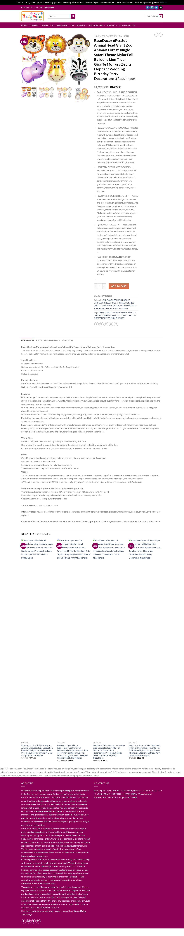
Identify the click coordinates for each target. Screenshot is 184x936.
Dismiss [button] (163, 2)
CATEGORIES (61, 25)
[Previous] (26, 59)
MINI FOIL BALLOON (111, 306)
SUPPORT (111, 25)
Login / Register (127, 25)
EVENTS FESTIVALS (113, 315)
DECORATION (100, 315)
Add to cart (118, 286)
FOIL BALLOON (123, 303)
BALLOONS (124, 36)
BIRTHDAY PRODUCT (121, 300)
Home (96, 36)
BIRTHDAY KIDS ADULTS (126, 313)
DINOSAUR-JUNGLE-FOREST (105, 303)
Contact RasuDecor (50, 931)
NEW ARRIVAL (47, 25)
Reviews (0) (67, 340)
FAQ (85, 931)
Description (27, 340)
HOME (24, 25)
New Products (125, 306)
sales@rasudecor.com (127, 797)
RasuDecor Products (71, 931)
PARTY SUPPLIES (78, 25)
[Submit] (73, 16)
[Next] (85, 59)
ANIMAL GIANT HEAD (107, 313)
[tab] (27, 340)
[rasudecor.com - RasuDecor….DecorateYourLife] (32, 16)
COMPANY (33, 25)
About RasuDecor (29, 931)
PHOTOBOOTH (108, 308)
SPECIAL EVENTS (96, 25)
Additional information (48, 340)
